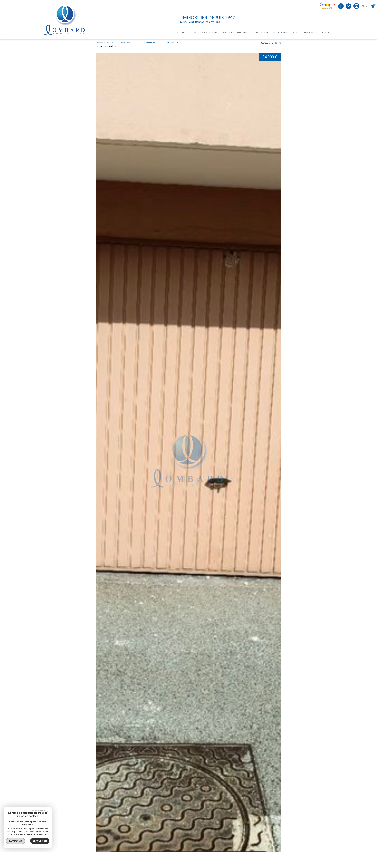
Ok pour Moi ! (40, 840)
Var (128, 43)
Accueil (181, 32)
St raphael (136, 43)
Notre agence (280, 32)
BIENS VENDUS (244, 32)
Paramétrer (15, 840)
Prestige (227, 32)
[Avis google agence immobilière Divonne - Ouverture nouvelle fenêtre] (327, 8)
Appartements (209, 32)
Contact (327, 32)
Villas (193, 32)
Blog (295, 32)
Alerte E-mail (310, 32)
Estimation (262, 32)
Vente (123, 43)
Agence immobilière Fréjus (108, 43)
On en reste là (38, 810)
